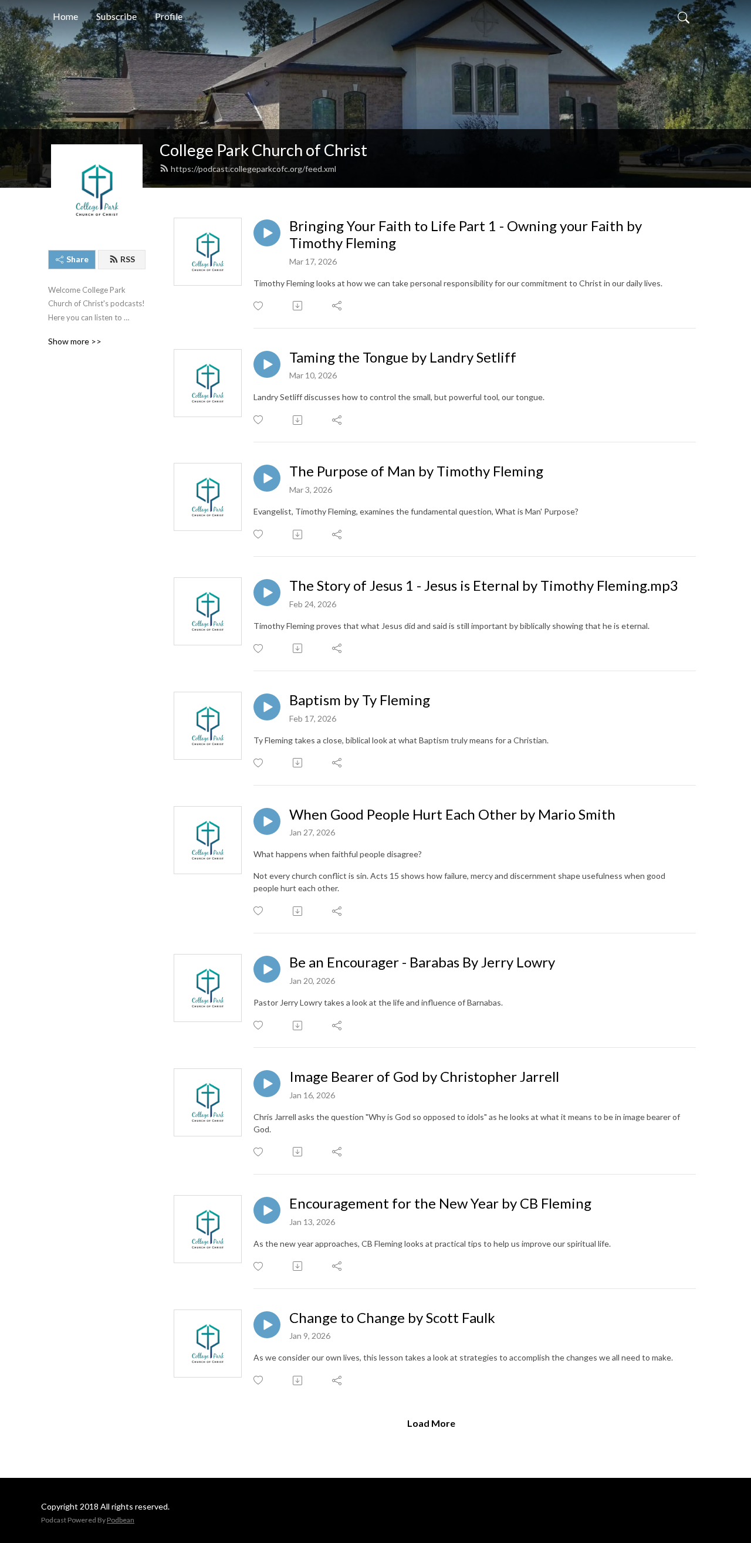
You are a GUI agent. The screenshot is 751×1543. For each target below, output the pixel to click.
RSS (127, 259)
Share (77, 259)
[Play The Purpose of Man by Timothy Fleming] (266, 478)
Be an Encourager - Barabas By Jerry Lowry (422, 962)
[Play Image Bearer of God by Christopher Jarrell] (266, 1083)
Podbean (120, 1519)
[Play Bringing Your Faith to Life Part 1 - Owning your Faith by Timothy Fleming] (266, 232)
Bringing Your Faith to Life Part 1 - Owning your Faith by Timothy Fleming (465, 234)
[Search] (683, 16)
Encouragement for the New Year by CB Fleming (440, 1203)
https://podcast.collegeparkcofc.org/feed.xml (253, 169)
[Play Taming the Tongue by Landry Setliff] (266, 364)
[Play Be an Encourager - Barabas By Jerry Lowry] (266, 969)
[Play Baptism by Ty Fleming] (266, 706)
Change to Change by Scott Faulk (392, 1317)
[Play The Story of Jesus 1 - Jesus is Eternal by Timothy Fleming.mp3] (266, 592)
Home (65, 16)
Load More (431, 1423)
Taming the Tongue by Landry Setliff (402, 357)
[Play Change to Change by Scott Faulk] (266, 1324)
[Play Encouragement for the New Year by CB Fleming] (266, 1210)
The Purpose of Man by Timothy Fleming (416, 471)
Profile (168, 16)
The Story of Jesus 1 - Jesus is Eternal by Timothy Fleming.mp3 (483, 585)
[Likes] (259, 306)
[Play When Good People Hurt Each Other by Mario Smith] (266, 821)
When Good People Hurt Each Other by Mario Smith (452, 814)
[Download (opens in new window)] (298, 306)
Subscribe (116, 16)
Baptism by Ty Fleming (359, 700)
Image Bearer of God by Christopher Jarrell (424, 1076)
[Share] (337, 306)
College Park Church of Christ (263, 150)
